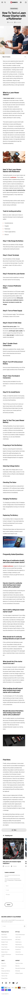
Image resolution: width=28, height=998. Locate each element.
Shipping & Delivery (5, 970)
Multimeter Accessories (6, 939)
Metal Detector (18, 944)
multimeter (13, 177)
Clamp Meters (4, 937)
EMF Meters (17, 939)
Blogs (2, 968)
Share (15, 830)
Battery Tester (4, 952)
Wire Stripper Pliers (19, 947)
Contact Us (3, 965)
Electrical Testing (14, 8)
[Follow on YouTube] (13, 983)
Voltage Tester (4, 944)
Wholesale (17, 970)
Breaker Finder (4, 942)
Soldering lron (18, 942)
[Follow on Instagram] (6, 983)
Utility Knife (18, 952)
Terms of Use (4, 975)
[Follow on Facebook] (2, 983)
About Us (3, 963)
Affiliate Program (19, 973)
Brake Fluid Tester (5, 949)
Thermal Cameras (19, 954)
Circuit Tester (4, 947)
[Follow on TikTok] (17, 983)
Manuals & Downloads (20, 968)
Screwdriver (18, 949)
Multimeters (4, 934)
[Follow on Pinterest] (10, 983)
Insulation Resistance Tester (6, 955)
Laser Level (17, 937)
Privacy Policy (10, 880)
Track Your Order (19, 963)
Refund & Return (5, 973)
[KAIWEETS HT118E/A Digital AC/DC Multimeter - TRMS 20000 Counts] (14, 157)
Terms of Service (18, 880)
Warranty (17, 965)
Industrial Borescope (20, 934)
